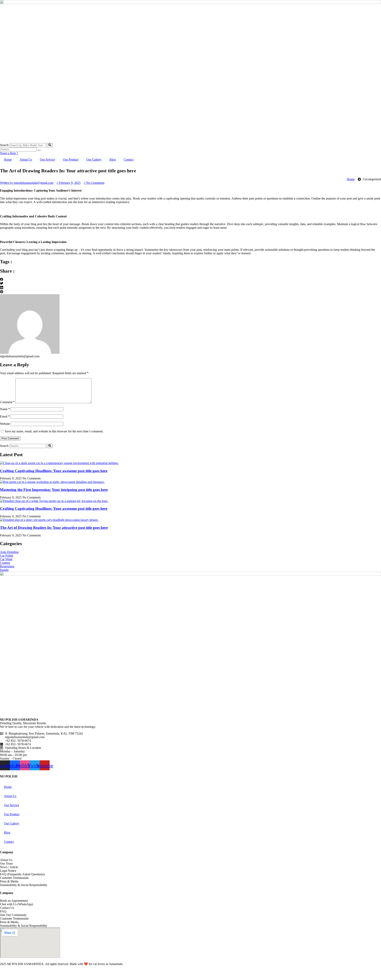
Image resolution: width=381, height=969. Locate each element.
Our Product (70, 159)
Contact (128, 159)
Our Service (47, 159)
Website (5, 423)
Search (4, 145)
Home (8, 159)
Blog (113, 159)
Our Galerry (94, 159)
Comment (7, 402)
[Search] (50, 145)
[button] (190, 280)
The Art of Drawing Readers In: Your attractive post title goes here (54, 527)
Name (5, 409)
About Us (26, 159)
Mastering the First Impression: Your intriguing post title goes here (54, 490)
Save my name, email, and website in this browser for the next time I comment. (54, 431)
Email (5, 416)
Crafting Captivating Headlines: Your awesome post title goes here (53, 471)
